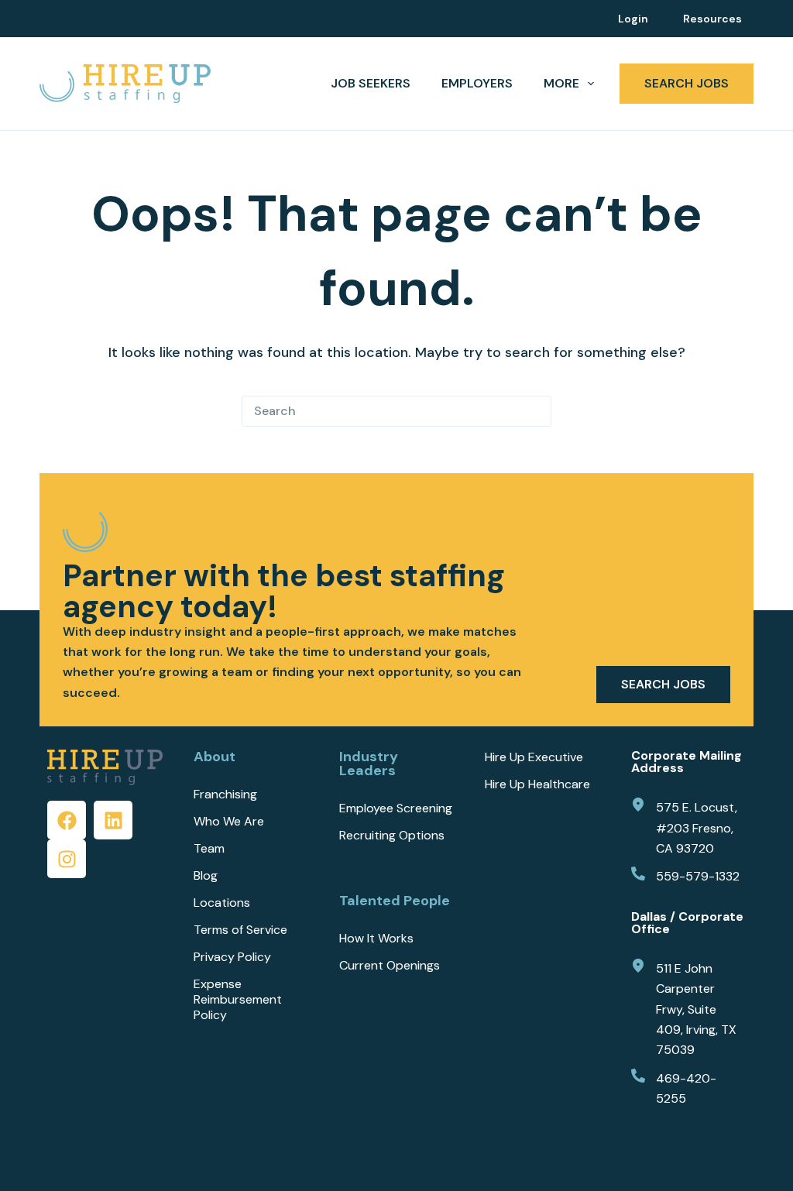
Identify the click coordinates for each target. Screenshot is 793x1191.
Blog (206, 876)
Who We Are (229, 821)
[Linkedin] (113, 820)
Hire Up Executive (534, 757)
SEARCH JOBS (686, 83)
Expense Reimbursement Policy (238, 999)
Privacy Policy (232, 957)
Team (209, 848)
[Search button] (535, 411)
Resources (712, 19)
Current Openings (389, 965)
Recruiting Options (392, 835)
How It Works (376, 938)
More (561, 83)
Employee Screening (395, 808)
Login (633, 19)
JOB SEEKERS (370, 83)
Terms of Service (240, 930)
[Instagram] (66, 858)
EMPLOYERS (477, 83)
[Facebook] (66, 820)
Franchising (225, 794)
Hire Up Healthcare (537, 784)
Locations (222, 903)
